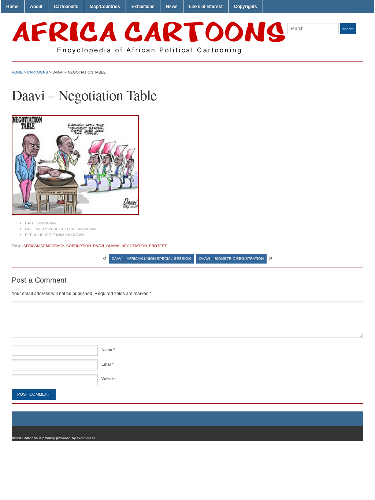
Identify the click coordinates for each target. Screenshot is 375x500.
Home (12, 6)
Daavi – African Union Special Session (151, 259)
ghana (112, 246)
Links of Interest (206, 6)
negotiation (134, 246)
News (172, 6)
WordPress (86, 438)
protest (158, 246)
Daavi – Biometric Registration (231, 259)
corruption (78, 246)
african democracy (43, 246)
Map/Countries (105, 6)
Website (108, 379)
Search (348, 29)
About (36, 6)
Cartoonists (66, 6)
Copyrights (245, 6)
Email (107, 364)
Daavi (98, 246)
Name (108, 349)
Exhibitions (143, 6)
